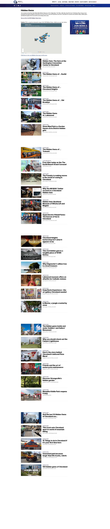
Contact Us (62, 5)
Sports (77, 2)
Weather (71, 2)
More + (94, 5)
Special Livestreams (55, 5)
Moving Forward (88, 5)
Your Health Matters (80, 5)
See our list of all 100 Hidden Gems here (31, 18)
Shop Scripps (84, 2)
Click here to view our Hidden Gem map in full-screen (34, 55)
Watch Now (92, 2)
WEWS (17, 5)
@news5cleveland (20, 5)
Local (59, 2)
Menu (54, 1)
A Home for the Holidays (70, 5)
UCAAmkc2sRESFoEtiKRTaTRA (19, 5)
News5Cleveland (15, 5)
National (65, 2)
